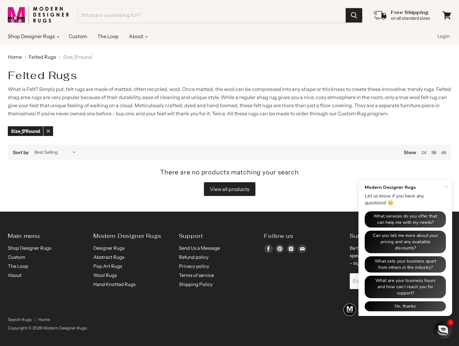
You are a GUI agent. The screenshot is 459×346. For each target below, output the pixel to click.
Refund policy (194, 257)
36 (433, 152)
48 (443, 152)
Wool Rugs (105, 275)
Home (15, 57)
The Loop (108, 36)
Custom (78, 36)
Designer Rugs (109, 248)
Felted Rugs (42, 57)
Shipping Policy (196, 284)
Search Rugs (20, 319)
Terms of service (196, 275)
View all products (229, 189)
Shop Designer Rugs (32, 36)
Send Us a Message (199, 248)
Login (443, 36)
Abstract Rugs (108, 257)
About (136, 36)
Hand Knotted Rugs (114, 284)
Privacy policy (194, 266)
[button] (443, 330)
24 (423, 152)
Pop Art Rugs (107, 266)
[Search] (354, 15)
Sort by (21, 152)
